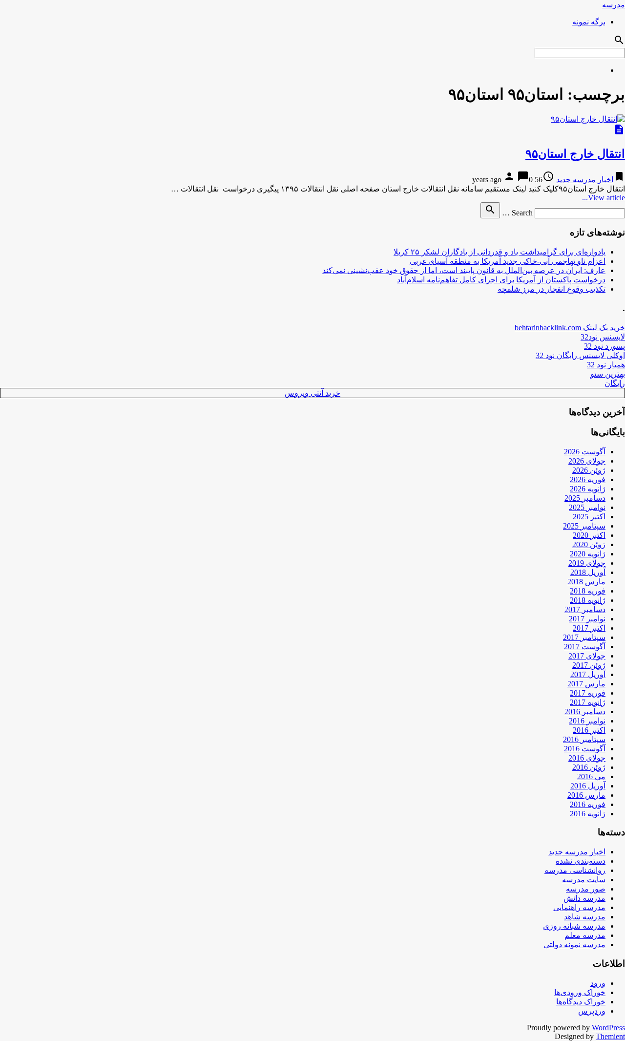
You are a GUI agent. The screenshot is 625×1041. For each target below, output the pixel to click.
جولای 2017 (586, 656)
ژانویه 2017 (587, 702)
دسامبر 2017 (584, 609)
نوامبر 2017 (587, 619)
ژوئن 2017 (588, 665)
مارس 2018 (586, 581)
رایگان (614, 383)
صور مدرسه (585, 889)
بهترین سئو (607, 374)
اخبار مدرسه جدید (584, 179)
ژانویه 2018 (587, 600)
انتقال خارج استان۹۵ (575, 154)
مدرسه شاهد (584, 917)
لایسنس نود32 (603, 337)
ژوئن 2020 (588, 544)
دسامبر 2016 (584, 711)
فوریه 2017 (587, 693)
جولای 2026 (586, 461)
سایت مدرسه (583, 879)
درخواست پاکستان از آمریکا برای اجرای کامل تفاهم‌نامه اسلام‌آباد (501, 280)
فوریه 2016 (587, 804)
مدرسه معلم (584, 935)
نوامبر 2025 (587, 507)
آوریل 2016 (587, 786)
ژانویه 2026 (587, 489)
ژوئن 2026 (588, 470)
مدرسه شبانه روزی (574, 926)
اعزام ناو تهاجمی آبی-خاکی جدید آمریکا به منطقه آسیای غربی (507, 261)
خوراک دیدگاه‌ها (580, 1002)
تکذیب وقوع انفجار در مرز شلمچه (551, 289)
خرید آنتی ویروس (312, 393)
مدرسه (613, 4)
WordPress (608, 1027)
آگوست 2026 (584, 451)
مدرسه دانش (584, 898)
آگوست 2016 (584, 748)
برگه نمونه (588, 22)
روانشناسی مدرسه (574, 870)
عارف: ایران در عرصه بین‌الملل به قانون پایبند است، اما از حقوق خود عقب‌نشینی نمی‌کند (463, 270)
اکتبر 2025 (589, 516)
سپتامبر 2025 (584, 526)
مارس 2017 (586, 684)
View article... (603, 197)
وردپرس (591, 1011)
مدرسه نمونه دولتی (574, 944)
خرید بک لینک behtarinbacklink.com (570, 327)
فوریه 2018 (587, 591)
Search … (517, 213)
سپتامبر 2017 (584, 637)
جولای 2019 (586, 563)
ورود (597, 983)
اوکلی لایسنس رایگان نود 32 (580, 355)
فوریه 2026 (587, 479)
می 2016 (591, 776)
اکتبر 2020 (589, 535)
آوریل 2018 (587, 572)
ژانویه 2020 (587, 554)
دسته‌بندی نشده (580, 861)
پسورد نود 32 (604, 346)
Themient (610, 1036)
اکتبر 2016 (589, 730)
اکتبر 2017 (589, 628)
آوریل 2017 (587, 674)
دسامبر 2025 (584, 498)
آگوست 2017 (584, 646)
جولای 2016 (586, 758)
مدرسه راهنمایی (579, 907)
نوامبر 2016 (587, 721)
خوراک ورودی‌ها (579, 992)
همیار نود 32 (606, 365)
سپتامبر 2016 (584, 739)
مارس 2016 (586, 795)
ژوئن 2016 (588, 767)
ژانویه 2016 (587, 813)
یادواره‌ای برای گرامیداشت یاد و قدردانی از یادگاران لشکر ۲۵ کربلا (499, 252)
